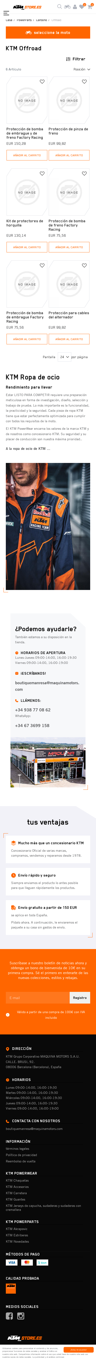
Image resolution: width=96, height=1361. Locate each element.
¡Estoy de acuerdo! (78, 1350)
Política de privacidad (21, 1155)
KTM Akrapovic (16, 1229)
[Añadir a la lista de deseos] (42, 81)
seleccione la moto (52, 32)
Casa (9, 20)
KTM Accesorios (17, 1187)
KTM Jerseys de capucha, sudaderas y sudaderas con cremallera (43, 1208)
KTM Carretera (16, 1193)
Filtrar (79, 59)
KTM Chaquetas (17, 1180)
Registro (80, 998)
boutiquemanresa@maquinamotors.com (47, 686)
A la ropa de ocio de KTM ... (28, 448)
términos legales (17, 1148)
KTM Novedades (17, 1241)
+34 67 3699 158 (32, 725)
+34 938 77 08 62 (33, 709)
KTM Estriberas (17, 1235)
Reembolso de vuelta (20, 1161)
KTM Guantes (15, 1199)
